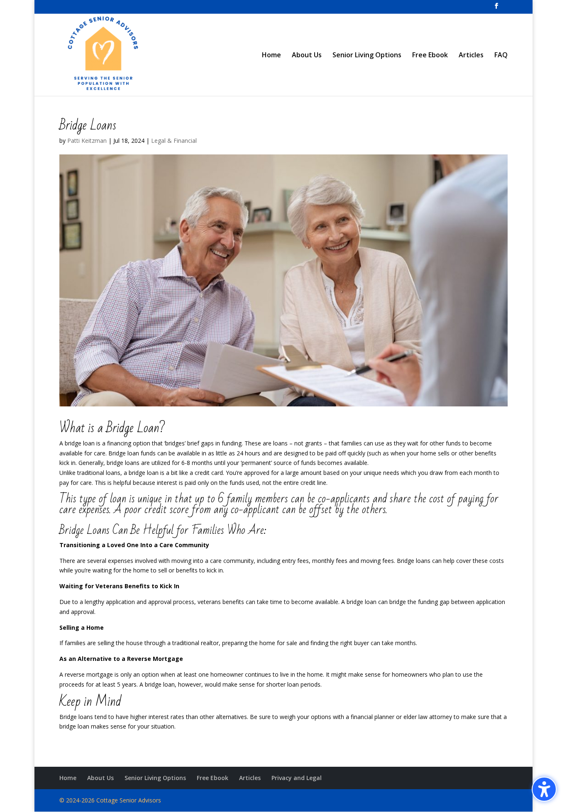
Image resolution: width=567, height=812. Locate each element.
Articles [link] (471, 55)
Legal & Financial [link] (174, 140)
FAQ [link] (501, 55)
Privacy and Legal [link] (296, 778)
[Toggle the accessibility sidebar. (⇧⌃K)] (544, 789)
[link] (496, 8)
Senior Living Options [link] (366, 55)
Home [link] (271, 55)
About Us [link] (307, 55)
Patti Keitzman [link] (87, 140)
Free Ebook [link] (430, 55)
